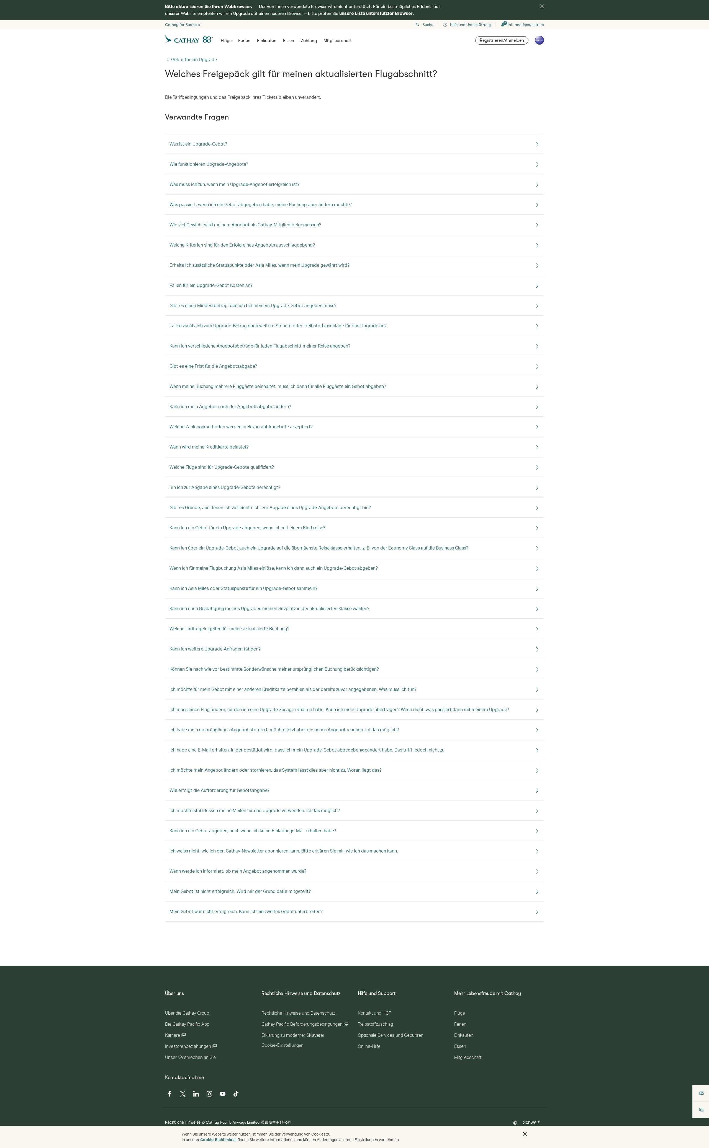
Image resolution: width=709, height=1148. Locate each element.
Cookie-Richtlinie (216, 1139)
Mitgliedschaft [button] (337, 40)
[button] (525, 1134)
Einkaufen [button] (266, 40)
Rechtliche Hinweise (183, 1122)
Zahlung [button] (309, 40)
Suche (428, 24)
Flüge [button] (226, 40)
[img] (542, 6)
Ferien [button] (244, 40)
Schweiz (531, 1122)
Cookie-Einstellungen (282, 1045)
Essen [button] (288, 40)
